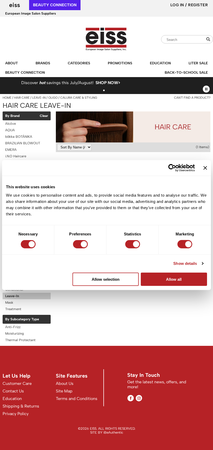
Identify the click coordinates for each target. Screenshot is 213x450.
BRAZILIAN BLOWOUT (22, 143)
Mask (9, 302)
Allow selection (105, 279)
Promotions (120, 63)
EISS (14, 5)
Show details (185, 263)
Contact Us (13, 391)
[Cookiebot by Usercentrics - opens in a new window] (172, 168)
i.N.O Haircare (15, 156)
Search (208, 39)
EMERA (11, 150)
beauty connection (55, 5)
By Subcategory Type (22, 319)
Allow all (174, 279)
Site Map (64, 391)
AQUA (10, 130)
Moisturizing (14, 333)
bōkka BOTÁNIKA (18, 137)
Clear (44, 116)
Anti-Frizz (13, 327)
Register (198, 5)
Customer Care (17, 383)
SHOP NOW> (49, 82)
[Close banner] (205, 168)
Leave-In (12, 296)
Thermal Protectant (20, 340)
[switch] (80, 244)
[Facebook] (130, 398)
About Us (65, 383)
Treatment (13, 309)
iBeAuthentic (113, 432)
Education (160, 63)
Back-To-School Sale (186, 72)
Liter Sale (198, 63)
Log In (177, 5)
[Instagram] (139, 398)
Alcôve (10, 124)
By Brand (12, 116)
